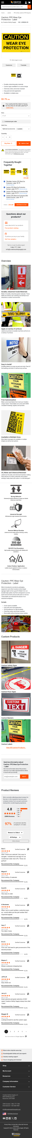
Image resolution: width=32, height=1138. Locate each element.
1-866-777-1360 (15, 247)
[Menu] (2, 2)
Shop (4, 1066)
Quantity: (4, 133)
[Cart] (29, 3)
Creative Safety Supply (17, 1128)
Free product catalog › (12, 228)
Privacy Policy (7, 1124)
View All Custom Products (15, 748)
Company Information (10, 1081)
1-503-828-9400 (14, 1105)
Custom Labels (6, 744)
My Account (7, 1071)
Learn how (9, 107)
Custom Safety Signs (9, 665)
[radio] (23, 808)
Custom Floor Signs (8, 692)
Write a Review (16, 841)
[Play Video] (19, 75)
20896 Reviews (10, 816)
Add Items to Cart (21, 204)
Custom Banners (7, 718)
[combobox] (16, 7)
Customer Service (9, 1087)
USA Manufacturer (12, 1113)
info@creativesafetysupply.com (16, 249)
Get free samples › (11, 239)
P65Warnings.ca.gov (19, 154)
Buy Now (7, 143)
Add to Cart (25, 143)
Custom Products (10, 636)
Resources (6, 1076)
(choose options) (10, 185)
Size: (2, 113)
